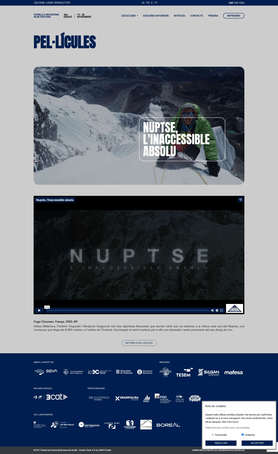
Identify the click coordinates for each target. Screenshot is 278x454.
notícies (179, 15)
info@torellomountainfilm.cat (204, 450)
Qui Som (39, 2)
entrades (233, 15)
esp (236, 2)
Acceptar (257, 443)
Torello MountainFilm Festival (46, 15)
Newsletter (62, 2)
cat (231, 2)
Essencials (221, 434)
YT (156, 2)
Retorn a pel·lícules (139, 343)
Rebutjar (221, 443)
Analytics (250, 434)
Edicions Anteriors (156, 15)
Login (49, 2)
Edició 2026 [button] (129, 15)
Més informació (230, 421)
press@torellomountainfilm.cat (231, 450)
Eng (241, 2)
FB (147, 2)
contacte (196, 15)
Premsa (213, 15)
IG (143, 2)
